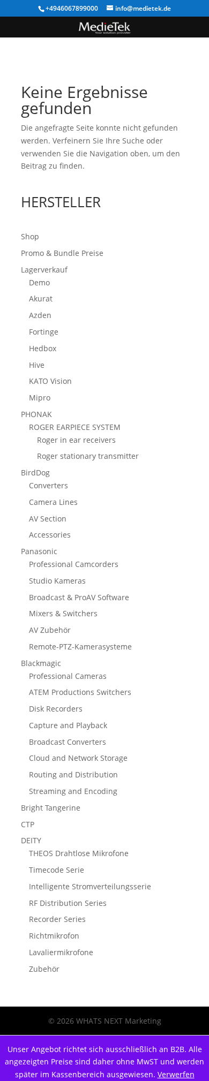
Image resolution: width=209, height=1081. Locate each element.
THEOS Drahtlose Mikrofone (79, 853)
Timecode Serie (56, 870)
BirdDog (35, 472)
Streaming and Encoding (73, 791)
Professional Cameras (68, 676)
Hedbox (42, 348)
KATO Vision (50, 381)
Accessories (50, 535)
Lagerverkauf (44, 269)
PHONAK (36, 414)
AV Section (47, 518)
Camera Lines (53, 502)
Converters (48, 485)
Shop (30, 236)
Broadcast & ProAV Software (79, 597)
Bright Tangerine (50, 808)
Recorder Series (57, 919)
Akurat (41, 298)
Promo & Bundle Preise (62, 253)
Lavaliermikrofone (61, 952)
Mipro (39, 397)
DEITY (31, 840)
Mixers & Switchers (63, 613)
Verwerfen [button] (176, 1074)
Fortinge (43, 332)
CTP (27, 824)
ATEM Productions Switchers (80, 692)
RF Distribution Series (68, 903)
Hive (36, 365)
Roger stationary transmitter (88, 456)
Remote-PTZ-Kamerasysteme (80, 646)
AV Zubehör (50, 630)
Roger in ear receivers (76, 440)
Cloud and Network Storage (78, 758)
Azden (40, 315)
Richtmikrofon (54, 936)
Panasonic (39, 551)
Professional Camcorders (73, 564)
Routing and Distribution (73, 774)
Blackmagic (41, 663)
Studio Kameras (57, 581)
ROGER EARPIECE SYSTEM (75, 427)
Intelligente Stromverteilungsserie (90, 886)
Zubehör (44, 969)
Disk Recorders (56, 709)
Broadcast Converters (67, 742)
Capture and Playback (68, 725)
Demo (39, 282)
